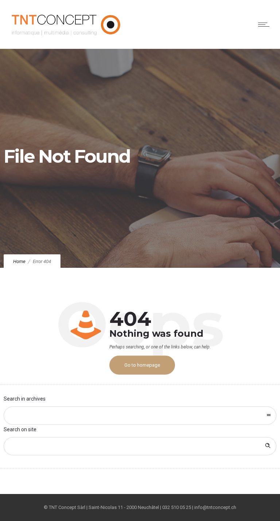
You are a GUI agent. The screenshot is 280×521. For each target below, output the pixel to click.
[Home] (66, 39)
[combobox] (140, 415)
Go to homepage (142, 365)
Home (19, 261)
